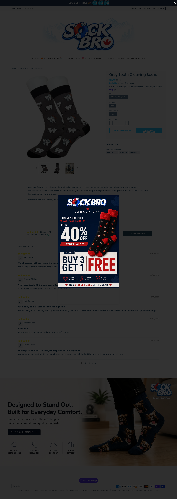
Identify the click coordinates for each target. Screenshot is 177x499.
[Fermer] (174, 3)
